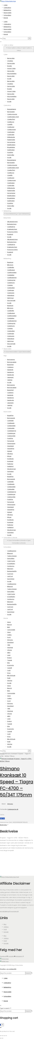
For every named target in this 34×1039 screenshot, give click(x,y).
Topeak (9, 660)
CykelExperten (11, 551)
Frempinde (10, 441)
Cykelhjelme (11, 227)
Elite (8, 663)
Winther (9, 681)
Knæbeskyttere (12, 229)
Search (28, 973)
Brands (6, 18)
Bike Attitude (11, 675)
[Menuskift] (0, 41)
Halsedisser (10, 295)
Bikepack (10, 553)
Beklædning (7, 10)
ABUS (8, 653)
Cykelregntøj (11, 280)
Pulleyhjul (10, 464)
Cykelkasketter (12, 278)
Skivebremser (11, 469)
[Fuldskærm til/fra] (2, 1035)
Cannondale (11, 630)
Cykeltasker (11, 132)
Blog (5, 924)
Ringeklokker (11, 147)
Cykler (6, 5)
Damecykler (11, 63)
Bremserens (11, 359)
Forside (2, 754)
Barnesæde (11, 112)
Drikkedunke (11, 137)
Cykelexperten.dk (12, 809)
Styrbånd (10, 152)
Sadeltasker (11, 150)
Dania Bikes (10, 558)
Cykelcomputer (12, 114)
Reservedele (7, 13)
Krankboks (10, 459)
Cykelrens (10, 367)
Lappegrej (10, 377)
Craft (9, 670)
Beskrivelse (3, 825)
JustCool (10, 576)
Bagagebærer (11, 109)
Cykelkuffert (11, 119)
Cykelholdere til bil (13, 117)
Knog (8, 673)
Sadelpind (10, 466)
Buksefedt (10, 365)
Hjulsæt (9, 451)
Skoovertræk (11, 300)
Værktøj (9, 380)
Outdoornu (10, 566)
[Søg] (29, 38)
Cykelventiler (11, 436)
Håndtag (10, 454)
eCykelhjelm (11, 564)
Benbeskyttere (11, 224)
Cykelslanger (11, 433)
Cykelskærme (11, 431)
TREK (8, 645)
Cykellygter (10, 127)
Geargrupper (11, 443)
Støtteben (10, 471)
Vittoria (9, 650)
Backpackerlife (12, 571)
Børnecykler (11, 58)
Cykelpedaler (11, 426)
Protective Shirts (12, 232)
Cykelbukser (11, 270)
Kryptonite (10, 665)
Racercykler (11, 76)
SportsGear (10, 579)
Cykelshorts (11, 283)
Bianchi (9, 625)
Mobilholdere (11, 145)
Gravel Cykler (11, 68)
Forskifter (10, 438)
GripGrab (10, 647)
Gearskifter (10, 449)
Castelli (9, 668)
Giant (9, 632)
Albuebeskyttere (12, 222)
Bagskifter (10, 415)
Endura (9, 658)
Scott (9, 637)
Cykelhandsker (12, 272)
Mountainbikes (11, 73)
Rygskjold (10, 234)
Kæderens (10, 372)
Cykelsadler (11, 428)
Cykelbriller (10, 267)
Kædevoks (10, 375)
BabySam (10, 569)
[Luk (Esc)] (6, 1035)
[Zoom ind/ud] (0, 1035)
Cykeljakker (10, 275)
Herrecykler (10, 71)
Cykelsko (10, 285)
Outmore (10, 574)
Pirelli (8, 678)
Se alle (9, 79)
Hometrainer (11, 142)
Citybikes (10, 61)
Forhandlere (7, 15)
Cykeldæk (10, 421)
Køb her (2, 818)
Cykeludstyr (7, 8)
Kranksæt (10, 461)
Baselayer (10, 262)
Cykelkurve (10, 122)
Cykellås (9, 124)
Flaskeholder (11, 140)
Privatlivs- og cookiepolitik (8, 969)
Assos (9, 622)
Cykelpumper (11, 129)
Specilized (10, 642)
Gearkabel (10, 446)
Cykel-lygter (11, 561)
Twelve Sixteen (12, 556)
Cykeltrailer (10, 135)
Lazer (9, 655)
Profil (5, 929)
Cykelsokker (11, 288)
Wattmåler (10, 155)
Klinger (9, 456)
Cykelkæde (10, 423)
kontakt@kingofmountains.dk (9, 911)
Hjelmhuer (10, 298)
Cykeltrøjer (10, 290)
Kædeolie (10, 370)
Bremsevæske (11, 362)
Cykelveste (10, 293)
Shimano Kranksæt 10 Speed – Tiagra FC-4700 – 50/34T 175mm (16, 782)
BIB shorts (10, 265)
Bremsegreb (11, 418)
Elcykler (9, 66)
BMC (8, 627)
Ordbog (6, 927)
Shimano (10, 640)
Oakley (9, 635)
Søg (1, 38)
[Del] (4, 1035)
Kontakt (6, 932)
